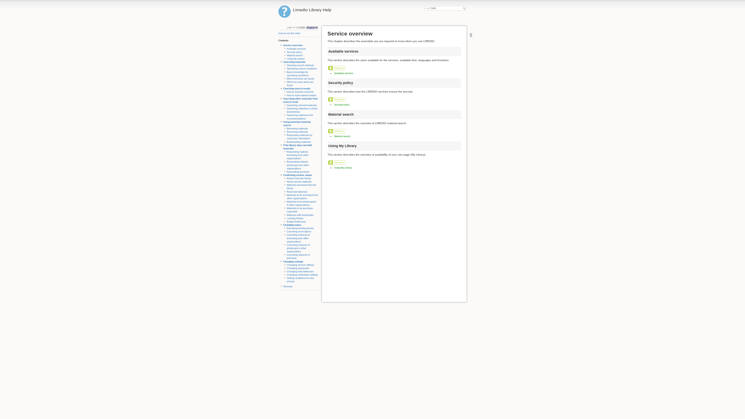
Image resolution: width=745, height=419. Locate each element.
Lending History (295, 218)
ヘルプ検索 (465, 8)
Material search (295, 55)
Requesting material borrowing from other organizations (298, 155)
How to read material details (301, 95)
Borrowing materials (297, 128)
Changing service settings (300, 265)
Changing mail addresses (300, 271)
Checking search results (296, 88)
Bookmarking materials (299, 142)
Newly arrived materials (299, 181)
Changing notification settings (302, 275)
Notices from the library (299, 178)
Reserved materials (297, 191)
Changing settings (293, 261)
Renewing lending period (300, 228)
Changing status (292, 225)
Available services (296, 49)
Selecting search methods (300, 65)
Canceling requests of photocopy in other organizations (298, 248)
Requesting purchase (298, 172)
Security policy (294, 52)
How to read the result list (300, 92)
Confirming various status (297, 175)
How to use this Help (289, 33)
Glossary (288, 286)
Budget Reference (296, 221)
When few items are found (300, 78)
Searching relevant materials (302, 105)
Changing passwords (298, 268)
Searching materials (294, 62)
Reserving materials (297, 132)
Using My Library (296, 58)
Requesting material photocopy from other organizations (298, 165)
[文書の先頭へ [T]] (471, 35)
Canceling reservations (299, 231)
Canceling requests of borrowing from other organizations (298, 238)
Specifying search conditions (302, 68)
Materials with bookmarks (300, 215)
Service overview (292, 45)
